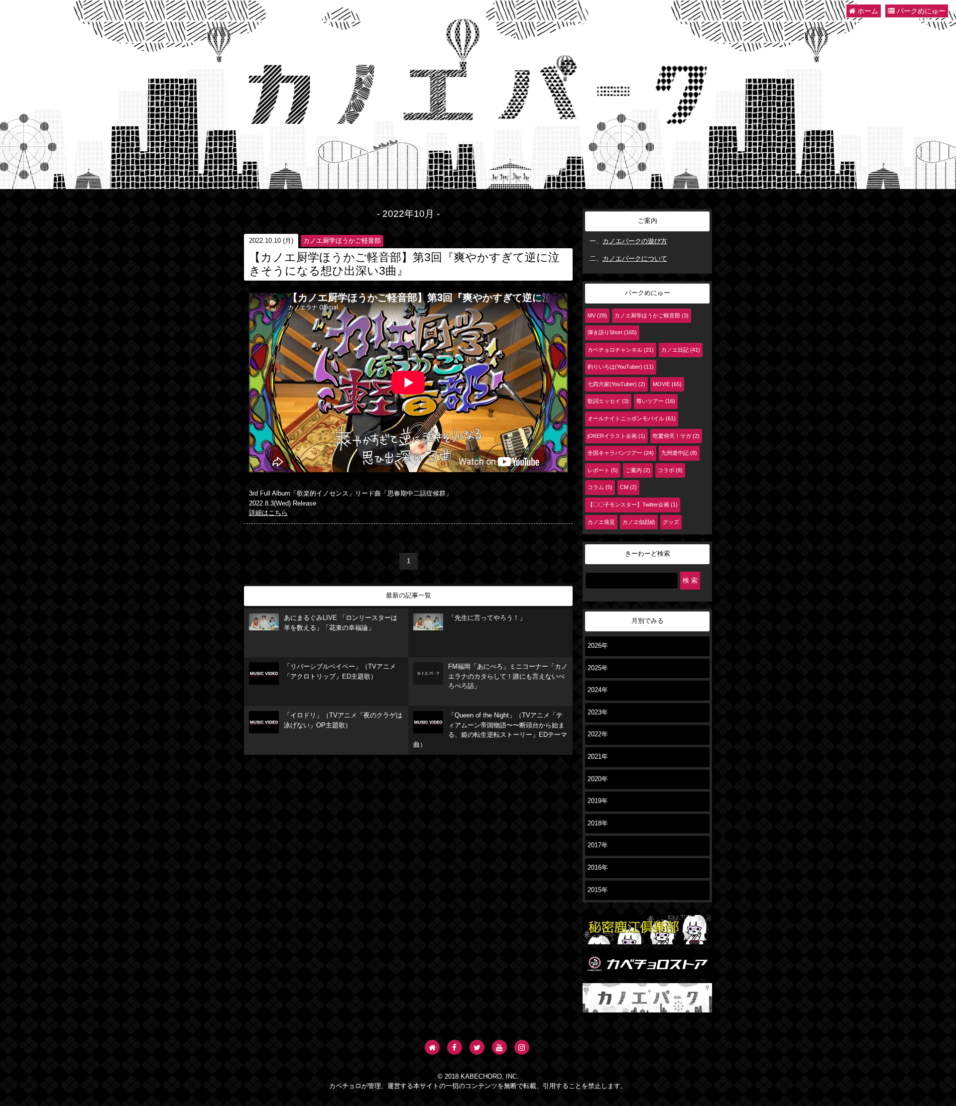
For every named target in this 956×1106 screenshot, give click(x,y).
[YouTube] (499, 1047)
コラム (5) (600, 487)
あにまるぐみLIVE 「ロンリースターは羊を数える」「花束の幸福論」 (340, 622)
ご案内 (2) (637, 470)
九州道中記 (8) (679, 453)
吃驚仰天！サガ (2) (676, 436)
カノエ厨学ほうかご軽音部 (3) (651, 315)
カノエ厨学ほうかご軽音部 (342, 240)
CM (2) (628, 487)
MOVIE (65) (667, 384)
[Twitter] (477, 1047)
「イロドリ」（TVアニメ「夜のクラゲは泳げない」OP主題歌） (343, 720)
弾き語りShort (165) (612, 332)
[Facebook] (454, 1047)
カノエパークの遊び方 (634, 241)
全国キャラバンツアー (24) (621, 453)
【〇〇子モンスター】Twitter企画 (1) (633, 504)
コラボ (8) (670, 470)
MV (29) (597, 315)
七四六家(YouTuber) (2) (616, 384)
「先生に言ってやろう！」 (487, 617)
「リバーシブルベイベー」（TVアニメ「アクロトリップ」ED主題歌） (340, 671)
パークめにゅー (920, 11)
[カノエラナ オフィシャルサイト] (432, 1047)
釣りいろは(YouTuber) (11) (621, 367)
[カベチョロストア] (647, 973)
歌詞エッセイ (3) (608, 401)
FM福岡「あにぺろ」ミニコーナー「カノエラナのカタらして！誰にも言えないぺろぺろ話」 (508, 676)
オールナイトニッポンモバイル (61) (632, 418)
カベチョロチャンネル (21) (621, 350)
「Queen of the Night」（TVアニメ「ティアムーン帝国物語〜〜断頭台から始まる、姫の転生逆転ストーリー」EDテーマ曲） (490, 730)
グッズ (671, 522)
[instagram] (521, 1047)
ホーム (866, 11)
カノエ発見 (601, 522)
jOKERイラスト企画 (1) (616, 436)
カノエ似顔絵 (638, 522)
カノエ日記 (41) (680, 350)
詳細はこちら (268, 512)
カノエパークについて (634, 258)
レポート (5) (603, 470)
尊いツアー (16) (655, 401)
